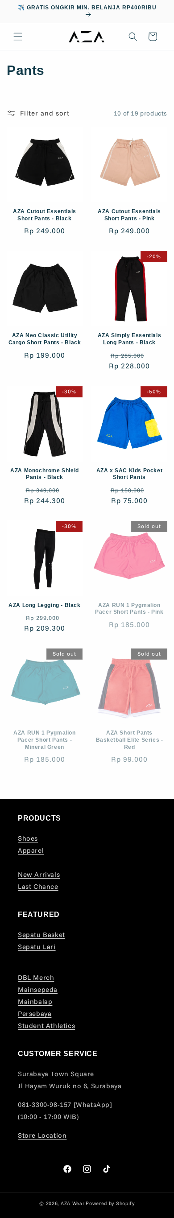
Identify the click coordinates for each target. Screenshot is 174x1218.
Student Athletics (46, 1025)
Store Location (42, 1135)
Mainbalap (35, 1001)
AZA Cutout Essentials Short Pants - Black (44, 215)
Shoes (28, 838)
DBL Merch (36, 977)
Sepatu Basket (41, 934)
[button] (18, 36)
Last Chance (38, 886)
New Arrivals (39, 874)
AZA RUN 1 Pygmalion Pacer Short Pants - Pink (129, 608)
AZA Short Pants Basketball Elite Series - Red (129, 740)
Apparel (31, 850)
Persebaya (34, 1013)
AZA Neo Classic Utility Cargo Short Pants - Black (44, 339)
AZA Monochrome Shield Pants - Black (44, 474)
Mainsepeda (38, 989)
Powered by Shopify (110, 1203)
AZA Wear (73, 1203)
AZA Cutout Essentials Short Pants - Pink (129, 215)
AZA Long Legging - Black (44, 605)
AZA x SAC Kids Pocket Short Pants (129, 474)
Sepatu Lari (37, 946)
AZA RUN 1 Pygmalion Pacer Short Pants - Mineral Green (44, 740)
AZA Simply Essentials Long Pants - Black (130, 339)
